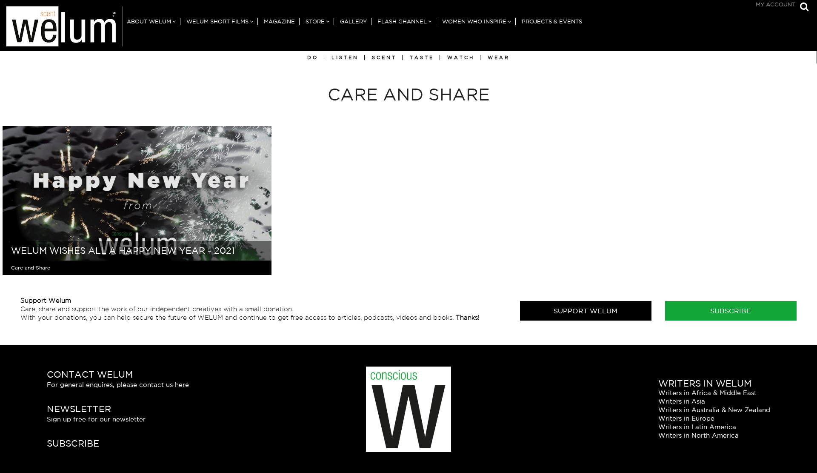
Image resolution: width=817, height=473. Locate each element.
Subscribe (730, 311)
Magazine (279, 21)
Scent (384, 57)
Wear (499, 57)
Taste (422, 57)
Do (312, 57)
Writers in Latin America (697, 426)
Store (315, 21)
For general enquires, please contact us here (118, 384)
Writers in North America (698, 435)
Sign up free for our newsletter (96, 419)
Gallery (353, 21)
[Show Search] (802, 7)
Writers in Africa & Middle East (707, 392)
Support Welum (585, 311)
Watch (460, 57)
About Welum (149, 21)
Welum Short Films (217, 21)
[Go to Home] (61, 28)
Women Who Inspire (474, 21)
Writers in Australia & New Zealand (714, 409)
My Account (775, 4)
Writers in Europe (686, 418)
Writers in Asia (681, 401)
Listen (345, 57)
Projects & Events (552, 21)
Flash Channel (402, 21)
